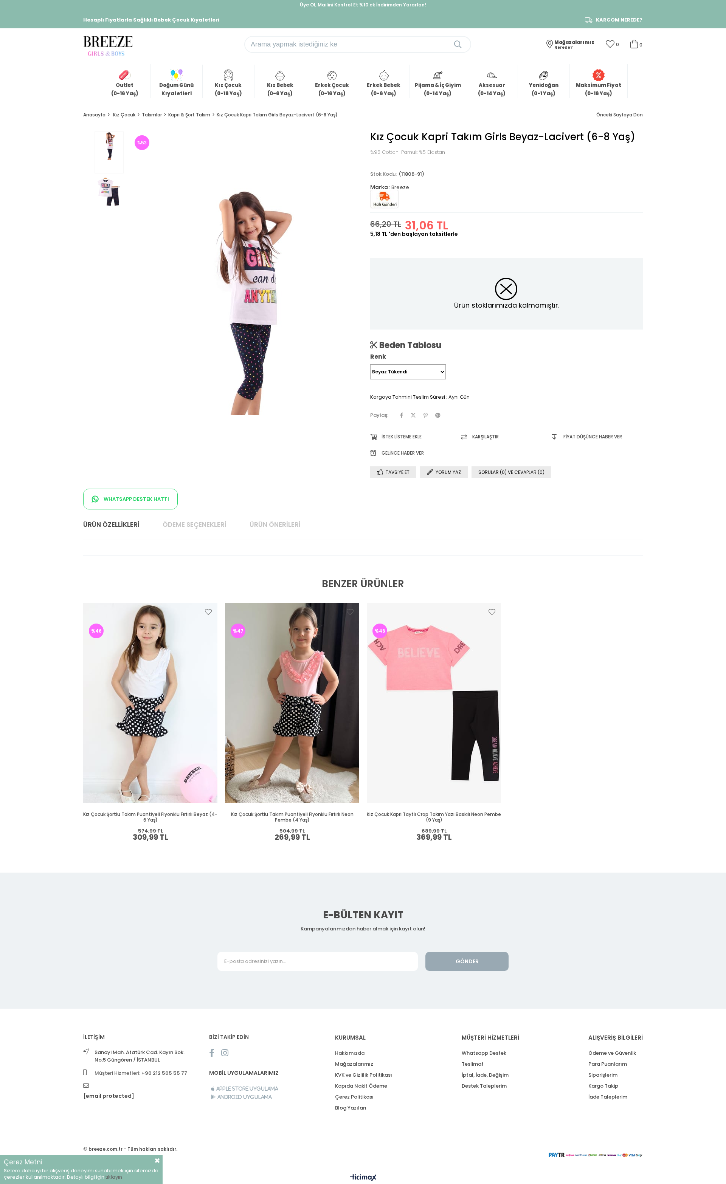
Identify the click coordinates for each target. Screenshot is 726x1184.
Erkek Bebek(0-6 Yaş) (383, 89)
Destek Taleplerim (484, 1086)
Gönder (467, 961)
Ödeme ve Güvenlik (612, 1053)
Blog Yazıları (350, 1107)
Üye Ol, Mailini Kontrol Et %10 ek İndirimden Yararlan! (363, 5)
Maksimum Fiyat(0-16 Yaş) (598, 89)
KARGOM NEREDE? (619, 20)
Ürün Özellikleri (111, 524)
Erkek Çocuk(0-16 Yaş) (332, 89)
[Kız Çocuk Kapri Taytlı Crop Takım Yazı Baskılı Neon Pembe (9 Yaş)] (434, 703)
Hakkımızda (350, 1053)
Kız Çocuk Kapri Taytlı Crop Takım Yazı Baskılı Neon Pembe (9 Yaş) (434, 817)
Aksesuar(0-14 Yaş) (492, 89)
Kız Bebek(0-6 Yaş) (280, 89)
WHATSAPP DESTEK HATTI (135, 499)
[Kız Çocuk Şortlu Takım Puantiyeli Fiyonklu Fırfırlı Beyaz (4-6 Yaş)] (150, 703)
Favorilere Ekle (208, 611)
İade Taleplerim (607, 1096)
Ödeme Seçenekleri (194, 524)
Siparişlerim (602, 1075)
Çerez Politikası (354, 1096)
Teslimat (473, 1064)
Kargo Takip (603, 1086)
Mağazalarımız (354, 1064)
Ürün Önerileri (275, 524)
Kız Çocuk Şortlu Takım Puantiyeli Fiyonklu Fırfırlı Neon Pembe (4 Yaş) (292, 817)
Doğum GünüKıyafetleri (176, 89)
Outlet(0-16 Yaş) (124, 89)
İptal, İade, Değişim (485, 1075)
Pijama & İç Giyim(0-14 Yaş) (438, 89)
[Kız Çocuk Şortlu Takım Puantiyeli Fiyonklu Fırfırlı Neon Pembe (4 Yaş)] (292, 703)
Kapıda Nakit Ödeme (361, 1086)
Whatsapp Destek (484, 1053)
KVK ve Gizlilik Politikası (363, 1075)
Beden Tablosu (409, 345)
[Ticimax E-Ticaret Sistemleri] (363, 1178)
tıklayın (113, 1177)
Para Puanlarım (607, 1064)
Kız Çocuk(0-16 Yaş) (228, 89)
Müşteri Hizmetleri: (141, 1073)
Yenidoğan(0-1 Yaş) (543, 89)
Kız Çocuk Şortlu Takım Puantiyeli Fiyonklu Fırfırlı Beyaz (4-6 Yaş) (150, 817)
